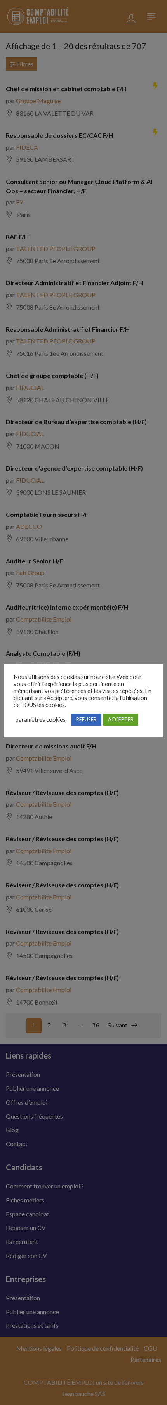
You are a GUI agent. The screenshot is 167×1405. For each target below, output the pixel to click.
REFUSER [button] (86, 719)
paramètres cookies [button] (41, 719)
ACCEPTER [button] (121, 719)
